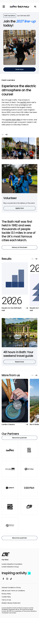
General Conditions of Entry (11, 588)
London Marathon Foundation (12, 564)
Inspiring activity (14, 573)
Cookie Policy (6, 597)
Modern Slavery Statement (11, 603)
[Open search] (35, 7)
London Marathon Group (10, 567)
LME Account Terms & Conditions (13, 591)
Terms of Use (6, 600)
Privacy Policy (6, 594)
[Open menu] (4, 7)
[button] (3, 134)
